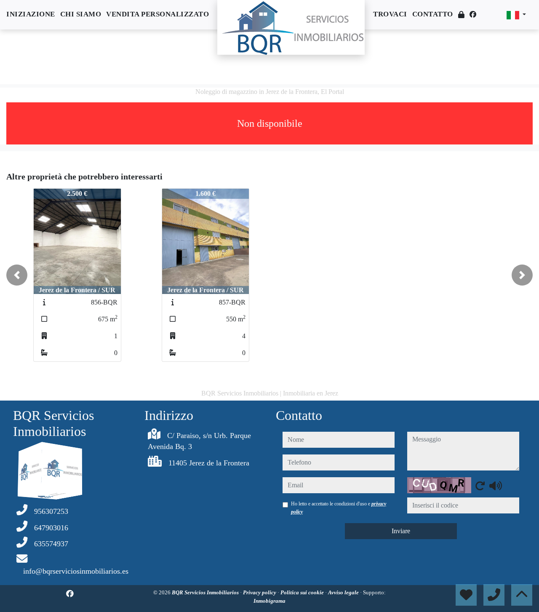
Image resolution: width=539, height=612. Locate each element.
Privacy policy (260, 592)
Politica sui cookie (302, 592)
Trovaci (390, 14)
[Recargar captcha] (480, 485)
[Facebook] (473, 14)
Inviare (401, 530)
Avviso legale (344, 592)
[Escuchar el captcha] (495, 485)
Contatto (432, 14)
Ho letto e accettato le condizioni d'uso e (338, 507)
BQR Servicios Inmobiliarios (206, 592)
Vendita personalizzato (157, 14)
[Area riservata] (461, 15)
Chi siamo (80, 14)
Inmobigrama (269, 601)
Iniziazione (30, 14)
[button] (16, 275)
